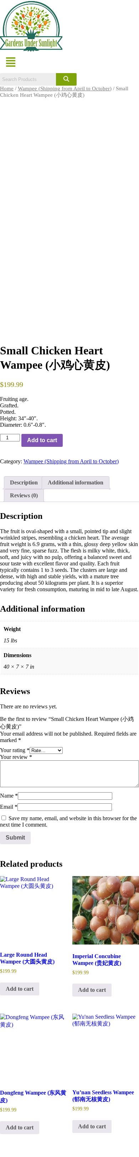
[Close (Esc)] (115, 8)
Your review (16, 757)
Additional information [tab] (75, 482)
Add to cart (42, 440)
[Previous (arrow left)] (12, 579)
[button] (11, 63)
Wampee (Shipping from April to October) (65, 88)
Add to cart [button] (20, 989)
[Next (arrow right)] (126, 579)
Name (9, 796)
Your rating (15, 750)
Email (8, 807)
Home (7, 88)
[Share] (100, 8)
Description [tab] (24, 482)
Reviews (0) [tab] (24, 495)
